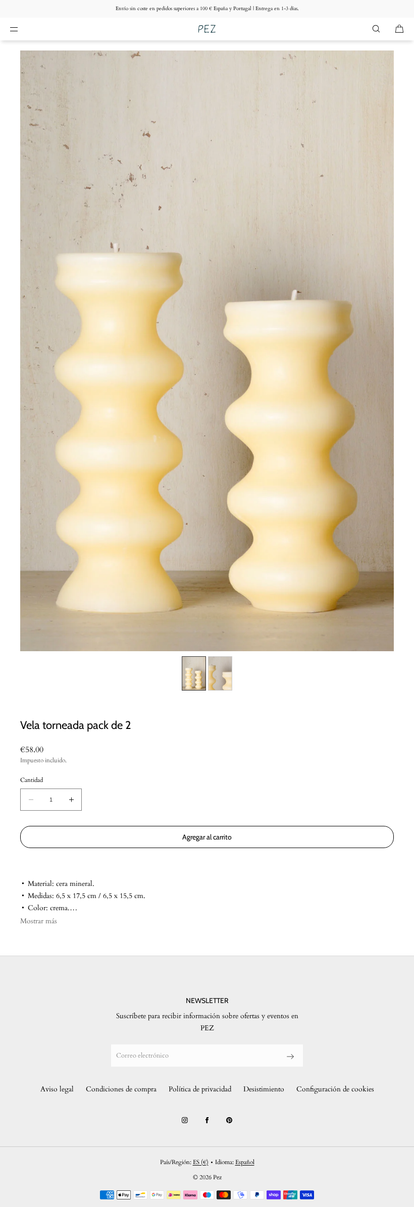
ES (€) (201, 1162)
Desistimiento (263, 1089)
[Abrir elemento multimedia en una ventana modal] (207, 350)
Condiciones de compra (121, 1089)
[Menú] (22, 29)
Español (244, 1162)
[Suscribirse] (290, 1056)
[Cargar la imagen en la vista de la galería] (194, 673)
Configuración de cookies (335, 1089)
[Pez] (207, 29)
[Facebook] (207, 1120)
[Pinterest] (229, 1120)
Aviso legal (57, 1089)
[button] (376, 29)
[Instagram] (185, 1120)
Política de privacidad (200, 1089)
